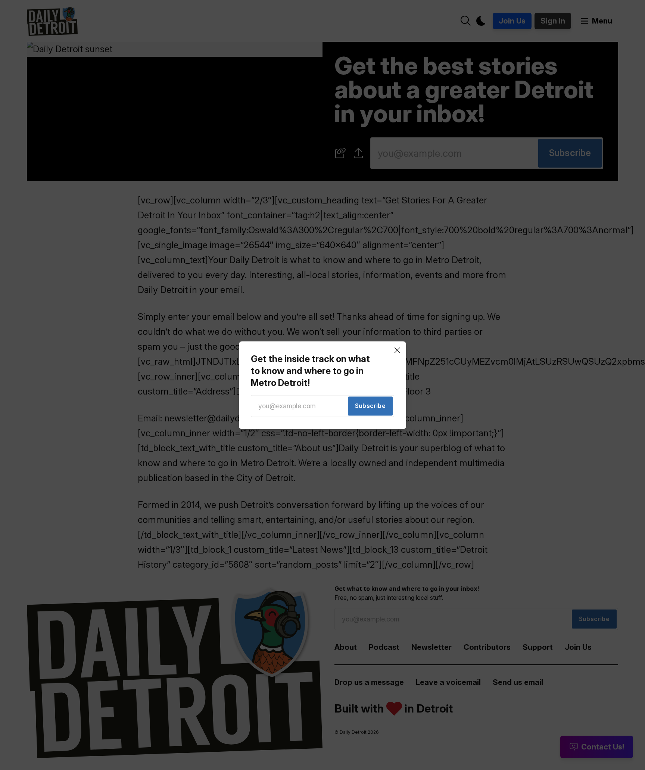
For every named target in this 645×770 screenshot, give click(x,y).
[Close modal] (397, 350)
